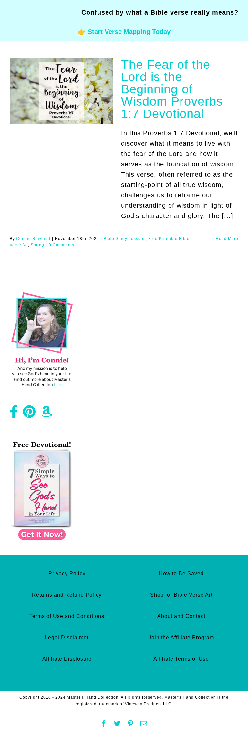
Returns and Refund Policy (67, 595)
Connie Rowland (33, 238)
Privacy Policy (67, 573)
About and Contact (181, 616)
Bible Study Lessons (125, 238)
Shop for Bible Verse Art (181, 595)
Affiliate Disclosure (67, 659)
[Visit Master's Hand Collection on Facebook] (14, 414)
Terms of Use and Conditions (66, 616)
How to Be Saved (181, 573)
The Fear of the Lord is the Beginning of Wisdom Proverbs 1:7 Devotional (172, 89)
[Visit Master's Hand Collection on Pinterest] (29, 414)
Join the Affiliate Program (181, 637)
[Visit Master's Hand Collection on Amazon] (46, 414)
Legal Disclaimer (67, 637)
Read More (227, 238)
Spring (37, 245)
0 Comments (61, 245)
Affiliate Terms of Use (181, 659)
